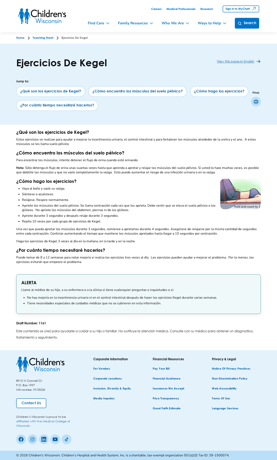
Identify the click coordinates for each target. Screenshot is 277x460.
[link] (156, 9)
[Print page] (256, 101)
